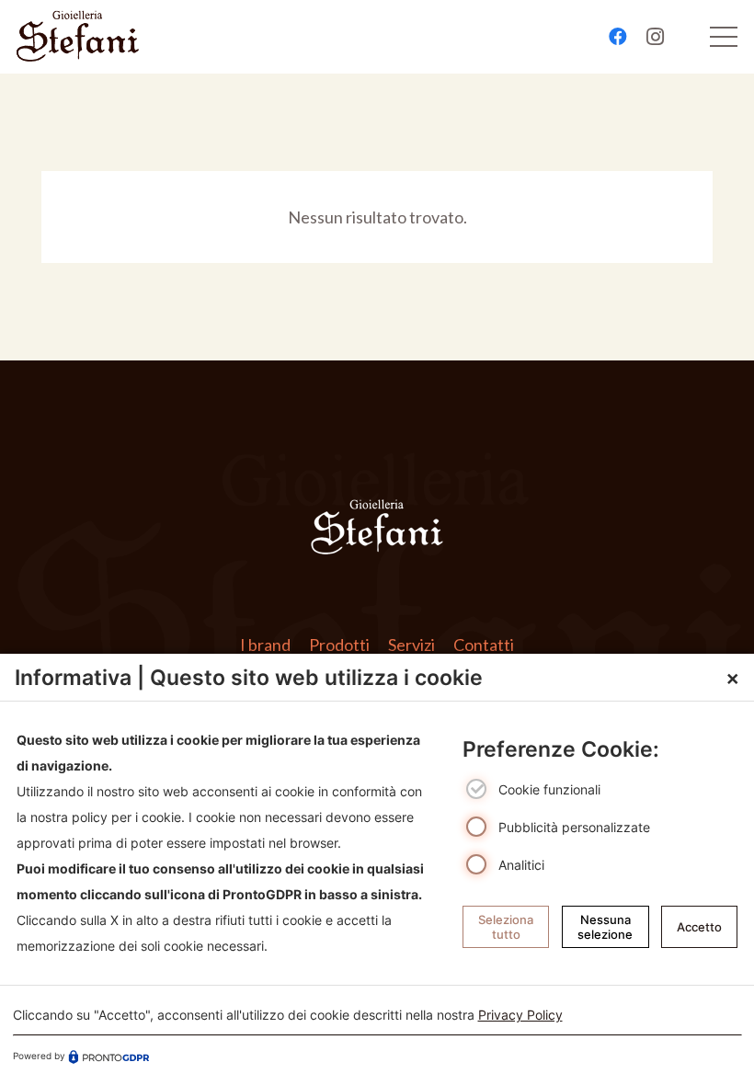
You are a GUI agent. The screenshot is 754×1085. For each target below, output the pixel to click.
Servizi (411, 644)
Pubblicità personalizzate (574, 827)
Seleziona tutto (505, 927)
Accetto (699, 926)
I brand (265, 644)
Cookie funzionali (549, 790)
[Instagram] (654, 36)
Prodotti (339, 644)
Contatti (483, 644)
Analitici (521, 865)
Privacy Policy (520, 1014)
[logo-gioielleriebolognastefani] (78, 37)
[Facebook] (618, 36)
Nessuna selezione (605, 927)
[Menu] (724, 37)
